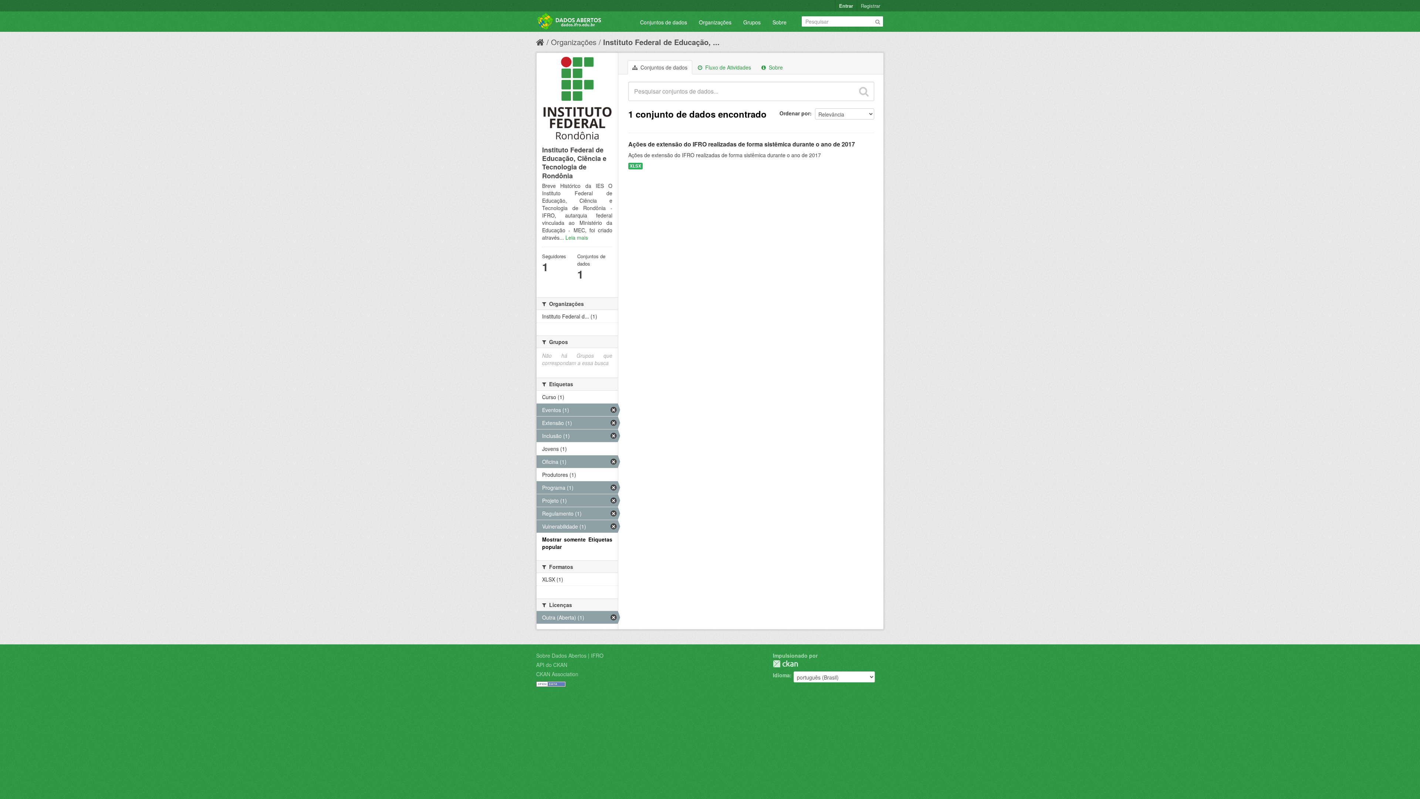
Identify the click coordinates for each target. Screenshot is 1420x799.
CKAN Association (557, 674)
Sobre (779, 22)
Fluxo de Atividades (727, 67)
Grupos (752, 22)
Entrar (846, 5)
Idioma (781, 675)
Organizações (715, 22)
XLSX (635, 166)
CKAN (785, 664)
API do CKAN (551, 664)
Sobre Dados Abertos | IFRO (570, 655)
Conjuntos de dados (663, 22)
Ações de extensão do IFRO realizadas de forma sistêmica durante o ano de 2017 (741, 144)
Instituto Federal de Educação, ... (661, 42)
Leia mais (576, 237)
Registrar (870, 5)
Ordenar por (795, 113)
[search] (864, 91)
